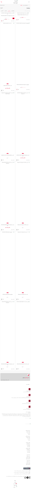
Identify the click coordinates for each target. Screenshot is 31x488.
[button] (17, 20)
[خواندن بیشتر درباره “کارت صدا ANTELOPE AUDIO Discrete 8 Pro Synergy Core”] (2, 230)
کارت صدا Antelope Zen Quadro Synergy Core (22, 14)
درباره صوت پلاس (28, 430)
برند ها (29, 434)
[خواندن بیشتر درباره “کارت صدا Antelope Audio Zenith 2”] (2, 90)
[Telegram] (27, 478)
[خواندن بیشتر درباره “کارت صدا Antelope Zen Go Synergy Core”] (17, 299)
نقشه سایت (28, 446)
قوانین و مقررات (28, 457)
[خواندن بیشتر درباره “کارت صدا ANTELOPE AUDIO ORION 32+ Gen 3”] (17, 369)
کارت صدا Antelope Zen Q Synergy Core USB (22, 224)
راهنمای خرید (28, 445)
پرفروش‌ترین (12, 10)
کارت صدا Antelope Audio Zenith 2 (7, 85)
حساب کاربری (28, 460)
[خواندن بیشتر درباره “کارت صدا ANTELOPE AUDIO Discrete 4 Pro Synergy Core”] (2, 369)
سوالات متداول (28, 437)
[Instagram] (30, 478)
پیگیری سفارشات (28, 442)
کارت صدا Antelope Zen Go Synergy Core (23, 294)
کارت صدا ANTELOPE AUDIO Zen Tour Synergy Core (7, 15)
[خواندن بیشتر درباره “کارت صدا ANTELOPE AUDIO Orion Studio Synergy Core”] (17, 160)
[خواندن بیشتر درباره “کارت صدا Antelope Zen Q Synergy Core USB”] (17, 230)
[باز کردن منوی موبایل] (29, 2)
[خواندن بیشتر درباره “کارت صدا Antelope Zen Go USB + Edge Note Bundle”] (2, 160)
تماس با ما (29, 438)
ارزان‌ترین (6, 10)
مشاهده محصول (28, 19)
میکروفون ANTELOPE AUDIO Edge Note (8, 294)
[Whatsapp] (25, 478)
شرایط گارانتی (28, 449)
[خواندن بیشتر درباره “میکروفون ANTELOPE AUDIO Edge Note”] (2, 299)
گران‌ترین (2, 10)
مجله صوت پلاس (28, 458)
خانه (28, 5)
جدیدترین (9, 10)
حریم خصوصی (28, 461)
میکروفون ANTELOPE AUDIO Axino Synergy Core (23, 84)
